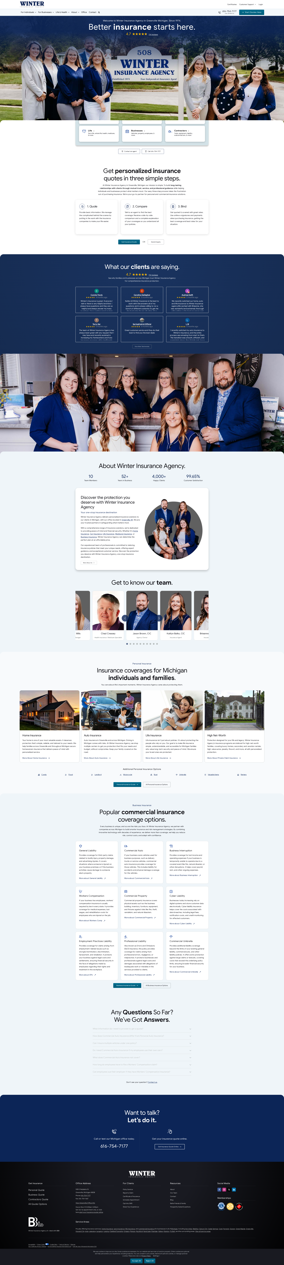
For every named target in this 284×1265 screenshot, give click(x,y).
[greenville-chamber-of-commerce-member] (239, 1203)
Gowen (232, 1229)
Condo (44, 775)
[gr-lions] (221, 1203)
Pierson (132, 1231)
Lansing (106, 1231)
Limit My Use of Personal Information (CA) (84, 1246)
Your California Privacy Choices (37, 1246)
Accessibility (31, 1244)
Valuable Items (213, 775)
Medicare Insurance (123, 534)
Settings (156, 1256)
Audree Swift (187, 295)
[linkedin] (234, 1190)
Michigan (174, 1229)
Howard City (80, 1231)
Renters (244, 775)
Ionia (86, 1231)
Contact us (152, 1082)
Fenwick (226, 1229)
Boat (155, 775)
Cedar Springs (213, 1229)
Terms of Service (64, 1244)
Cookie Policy (53, 1244)
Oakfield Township (116, 1231)
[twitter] (229, 1190)
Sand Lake (147, 1231)
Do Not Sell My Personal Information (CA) (59, 1246)
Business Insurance (89, 537)
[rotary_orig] (230, 1203)
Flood (70, 775)
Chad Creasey (108, 633)
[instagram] (224, 1190)
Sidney (160, 1231)
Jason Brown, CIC (142, 633)
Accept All (136, 1261)
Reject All (150, 1261)
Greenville (249, 1229)
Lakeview (92, 1231)
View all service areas (203, 1231)
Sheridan (154, 1231)
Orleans (126, 1231)
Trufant (172, 1231)
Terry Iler (97, 324)
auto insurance (119, 1229)
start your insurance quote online (91, 1212)
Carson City (203, 1229)
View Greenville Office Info (85, 1203)
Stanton (166, 1231)
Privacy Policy (41, 1244)
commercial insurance (147, 1229)
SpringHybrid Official (142, 324)
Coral (221, 1229)
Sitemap (73, 1244)
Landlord (98, 775)
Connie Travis (97, 295)
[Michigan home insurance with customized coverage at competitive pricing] (50, 726)
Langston (99, 1231)
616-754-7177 (114, 1146)
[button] (99, 12)
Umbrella (182, 775)
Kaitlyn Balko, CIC (176, 633)
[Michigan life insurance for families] (173, 726)
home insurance (107, 1229)
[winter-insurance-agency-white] (142, 1171)
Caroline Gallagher (142, 295)
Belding (195, 1229)
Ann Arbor (188, 1229)
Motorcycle (127, 775)
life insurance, (130, 1229)
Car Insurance (96, 534)
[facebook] (219, 1190)
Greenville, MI (127, 520)
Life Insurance (108, 534)
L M (187, 324)
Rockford (139, 1231)
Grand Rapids (240, 1229)
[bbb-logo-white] (36, 1218)
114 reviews (153, 35)
